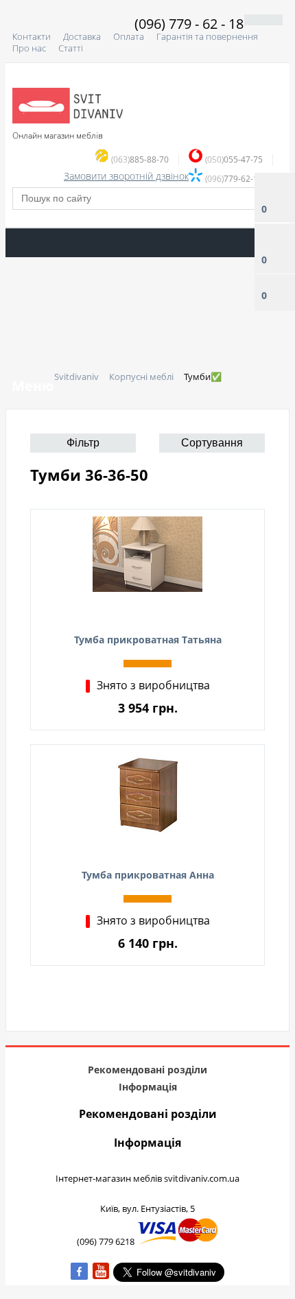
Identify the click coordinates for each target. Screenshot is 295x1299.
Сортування (212, 443)
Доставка (82, 36)
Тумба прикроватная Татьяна (148, 639)
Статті (70, 48)
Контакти (31, 36)
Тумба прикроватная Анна (148, 874)
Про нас (29, 48)
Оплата (128, 36)
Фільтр (83, 443)
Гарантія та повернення (207, 36)
